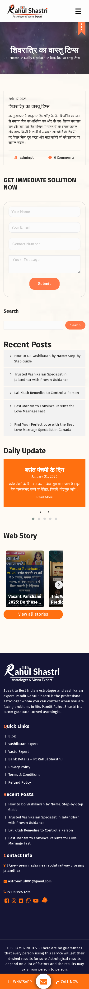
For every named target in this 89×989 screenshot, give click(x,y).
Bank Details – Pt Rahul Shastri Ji (35, 759)
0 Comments (64, 157)
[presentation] (40, 512)
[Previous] (8, 585)
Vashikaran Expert (23, 744)
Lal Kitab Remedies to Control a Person (46, 393)
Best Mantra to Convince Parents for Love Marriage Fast (44, 409)
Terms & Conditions (24, 774)
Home (14, 58)
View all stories (33, 614)
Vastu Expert (18, 752)
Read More (44, 497)
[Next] (59, 585)
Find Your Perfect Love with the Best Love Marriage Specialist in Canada (44, 427)
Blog (12, 736)
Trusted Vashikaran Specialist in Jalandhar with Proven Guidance (41, 377)
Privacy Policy (19, 767)
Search (11, 311)
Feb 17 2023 (18, 99)
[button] (33, 518)
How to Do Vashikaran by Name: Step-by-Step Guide (48, 358)
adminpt (27, 157)
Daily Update (34, 58)
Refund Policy (19, 782)
